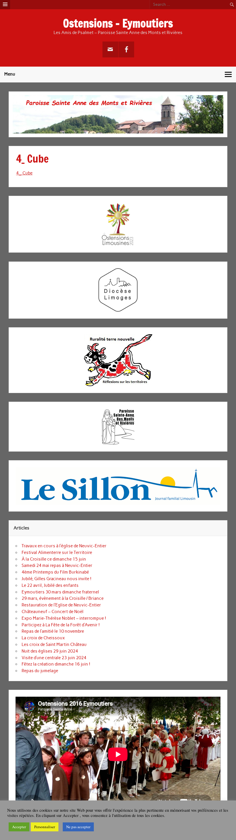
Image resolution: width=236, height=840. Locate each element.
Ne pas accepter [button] (78, 826)
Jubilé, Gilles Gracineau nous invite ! (57, 578)
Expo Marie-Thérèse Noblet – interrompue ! (64, 618)
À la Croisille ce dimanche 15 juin (54, 559)
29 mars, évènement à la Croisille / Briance (63, 598)
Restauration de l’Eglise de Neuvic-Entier (61, 605)
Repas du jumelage (40, 670)
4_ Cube (24, 173)
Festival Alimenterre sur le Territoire (57, 552)
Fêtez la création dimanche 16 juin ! (56, 664)
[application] (118, 754)
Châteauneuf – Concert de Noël (52, 611)
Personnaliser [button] (44, 826)
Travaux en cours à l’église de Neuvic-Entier (64, 545)
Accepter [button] (19, 826)
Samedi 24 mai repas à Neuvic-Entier (57, 565)
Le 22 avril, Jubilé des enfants (50, 585)
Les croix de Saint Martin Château (54, 644)
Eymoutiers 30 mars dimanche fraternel (60, 592)
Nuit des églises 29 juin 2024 (50, 651)
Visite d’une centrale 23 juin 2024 (54, 657)
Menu (9, 74)
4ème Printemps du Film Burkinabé (55, 572)
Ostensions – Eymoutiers (118, 23)
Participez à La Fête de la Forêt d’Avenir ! (61, 624)
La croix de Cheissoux (43, 637)
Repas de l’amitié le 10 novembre (53, 631)
